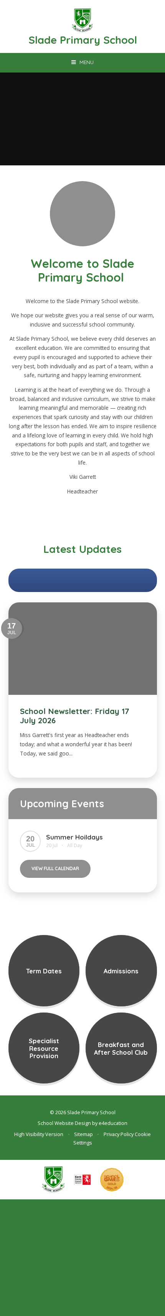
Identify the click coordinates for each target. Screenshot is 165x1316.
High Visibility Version (38, 1134)
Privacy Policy (119, 1134)
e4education (113, 1123)
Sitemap (83, 1134)
